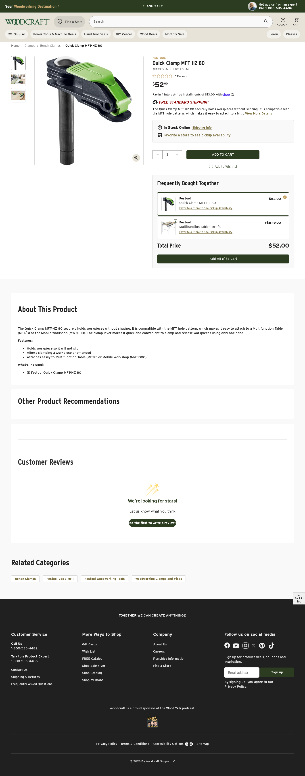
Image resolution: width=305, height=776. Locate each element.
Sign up (277, 672)
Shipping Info (202, 127)
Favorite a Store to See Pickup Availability (205, 208)
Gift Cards (89, 644)
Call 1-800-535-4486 (275, 8)
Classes (291, 34)
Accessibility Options (168, 744)
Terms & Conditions (135, 744)
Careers (159, 651)
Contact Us (19, 670)
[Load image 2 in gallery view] (18, 79)
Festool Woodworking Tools (105, 579)
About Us (160, 644)
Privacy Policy (235, 687)
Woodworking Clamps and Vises (158, 579)
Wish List (89, 651)
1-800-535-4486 (24, 661)
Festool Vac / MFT (60, 579)
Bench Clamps (50, 45)
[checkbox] (223, 204)
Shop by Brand (93, 680)
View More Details (258, 113)
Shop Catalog (92, 673)
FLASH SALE (152, 6)
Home (15, 45)
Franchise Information (169, 658)
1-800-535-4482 (24, 648)
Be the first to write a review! (152, 523)
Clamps (30, 45)
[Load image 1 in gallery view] (18, 63)
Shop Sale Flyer (93, 666)
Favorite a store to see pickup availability (197, 135)
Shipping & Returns (25, 677)
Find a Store (162, 666)
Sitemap (202, 744)
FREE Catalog (92, 658)
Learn (273, 34)
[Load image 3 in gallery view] (18, 95)
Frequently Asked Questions (31, 684)
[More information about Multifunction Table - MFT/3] (175, 221)
